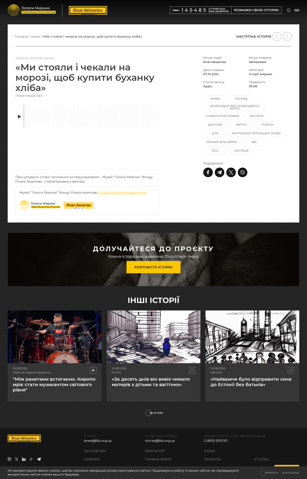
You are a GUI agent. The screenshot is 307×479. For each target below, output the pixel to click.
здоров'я (215, 124)
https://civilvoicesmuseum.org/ (122, 192)
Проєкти (212, 459)
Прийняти (271, 472)
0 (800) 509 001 (216, 441)
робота (267, 124)
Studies (261, 459)
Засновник (95, 451)
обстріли (256, 116)
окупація (241, 150)
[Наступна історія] (287, 36)
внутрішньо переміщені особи (256, 133)
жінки (215, 98)
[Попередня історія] (276, 36)
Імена (209, 451)
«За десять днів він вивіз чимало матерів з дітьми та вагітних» (151, 381)
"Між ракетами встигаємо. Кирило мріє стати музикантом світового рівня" (54, 384)
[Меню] (296, 10)
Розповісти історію (153, 267)
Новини (91, 459)
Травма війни (158, 459)
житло (241, 124)
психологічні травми (222, 116)
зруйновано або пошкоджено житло (234, 107)
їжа (254, 142)
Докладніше (290, 472)
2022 (215, 150)
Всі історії (156, 413)
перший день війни (221, 142)
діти (215, 133)
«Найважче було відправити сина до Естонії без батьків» (251, 381)
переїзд (241, 98)
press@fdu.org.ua (97, 441)
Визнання (155, 451)
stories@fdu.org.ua (160, 441)
